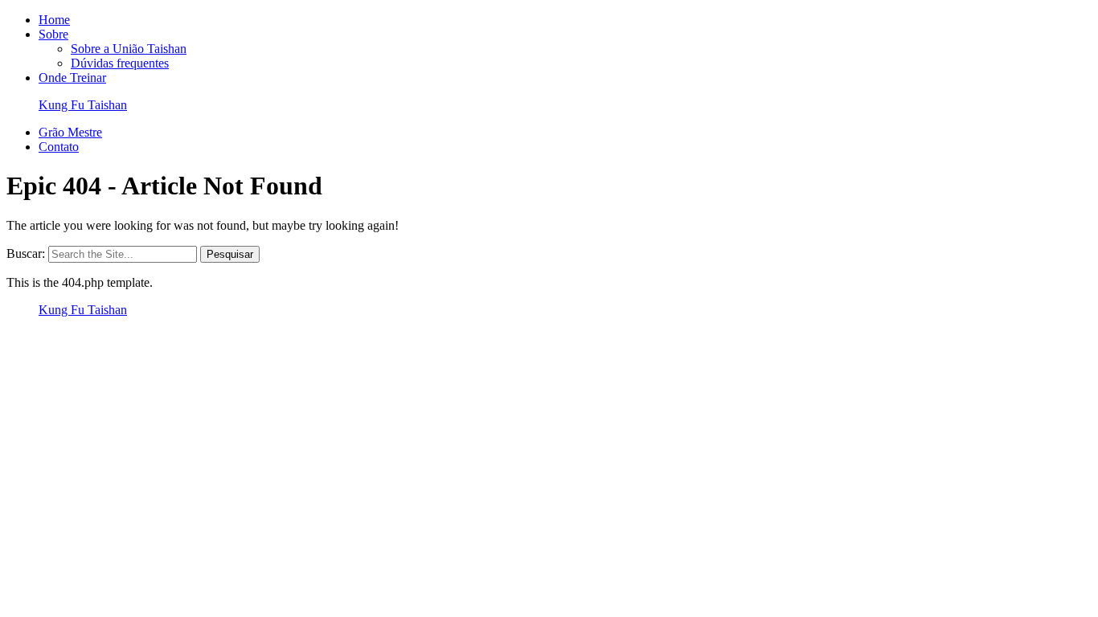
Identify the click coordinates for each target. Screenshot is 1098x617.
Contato (59, 146)
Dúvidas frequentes (120, 63)
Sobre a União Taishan (128, 48)
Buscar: (25, 253)
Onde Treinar (72, 77)
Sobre (53, 34)
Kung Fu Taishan (83, 105)
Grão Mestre (70, 132)
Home (54, 20)
